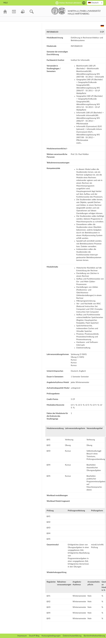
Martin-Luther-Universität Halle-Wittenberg (76, 11)
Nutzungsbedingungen (51, 636)
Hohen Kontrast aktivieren (70, 3)
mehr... (79, 143)
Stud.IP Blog (34, 636)
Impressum (22, 636)
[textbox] (95, 3)
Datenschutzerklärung (72, 636)
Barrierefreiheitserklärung (94, 636)
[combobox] (95, 3)
